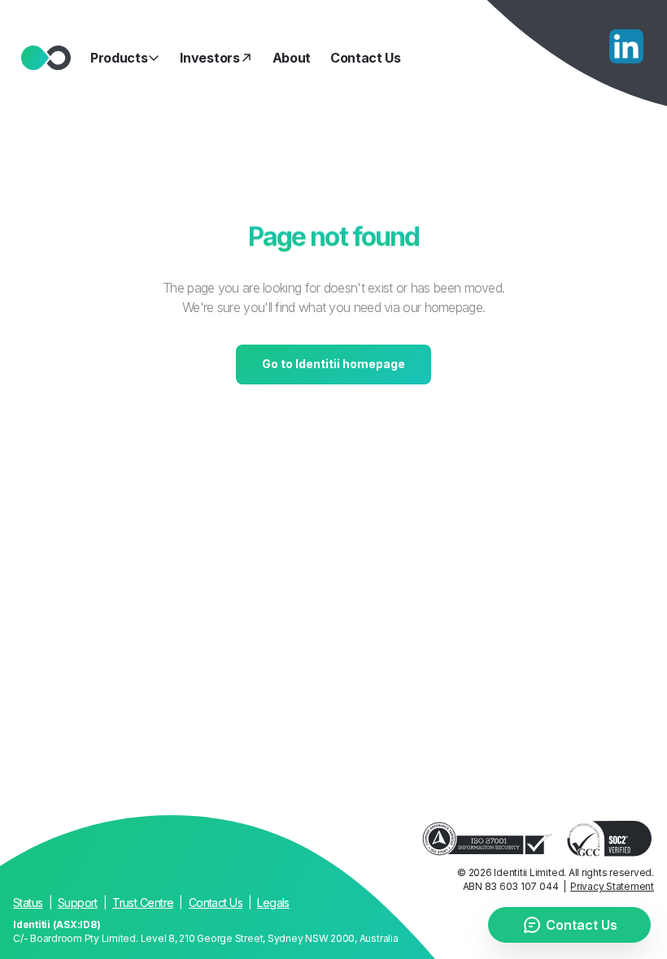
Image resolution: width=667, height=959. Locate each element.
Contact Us (215, 902)
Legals (273, 902)
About (291, 58)
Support (78, 902)
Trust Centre (142, 902)
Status (28, 902)
